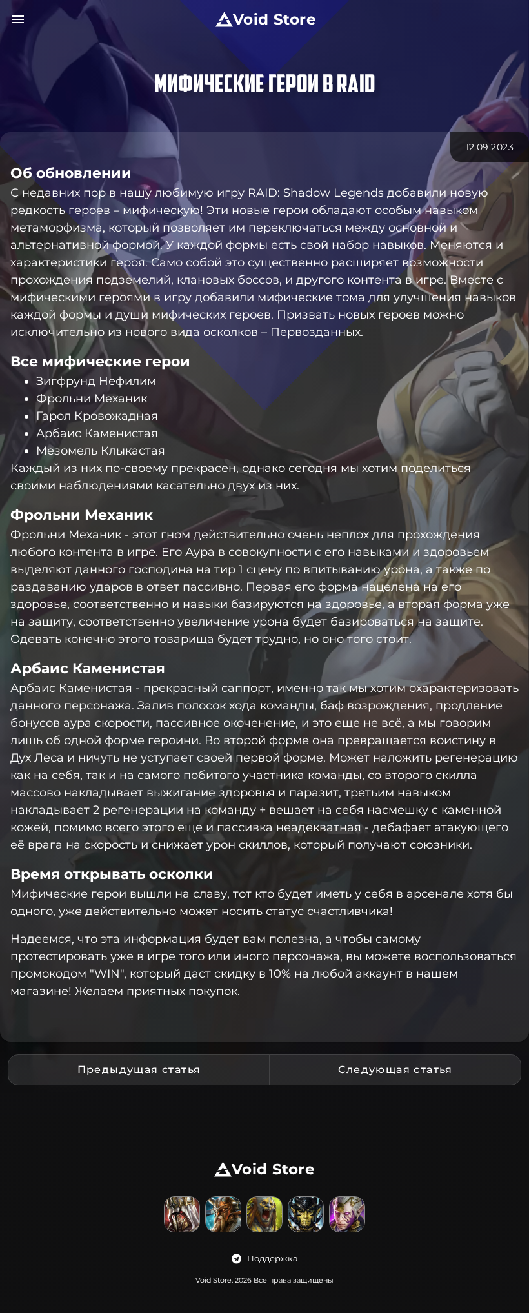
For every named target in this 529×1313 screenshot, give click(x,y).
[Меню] (18, 19)
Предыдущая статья (139, 1069)
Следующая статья (395, 1069)
